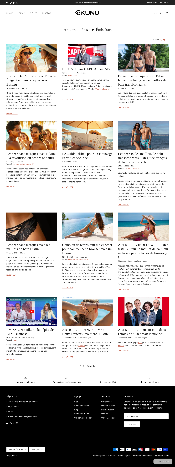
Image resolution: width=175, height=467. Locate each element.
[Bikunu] (87, 13)
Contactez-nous (81, 413)
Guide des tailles (81, 405)
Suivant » (91, 366)
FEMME (9, 13)
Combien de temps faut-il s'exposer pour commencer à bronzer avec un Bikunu (87, 249)
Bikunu (14, 456)
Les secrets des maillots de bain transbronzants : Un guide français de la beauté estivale (142, 158)
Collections (106, 401)
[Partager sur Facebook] (164, 40)
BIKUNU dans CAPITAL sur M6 (86, 69)
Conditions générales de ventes (103, 456)
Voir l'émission (102, 89)
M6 (75, 75)
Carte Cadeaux (108, 418)
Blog (76, 401)
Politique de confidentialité (142, 456)
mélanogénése (25, 164)
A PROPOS (46, 13)
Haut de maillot (108, 405)
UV (33, 164)
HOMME (21, 13)
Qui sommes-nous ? (83, 418)
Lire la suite (12, 114)
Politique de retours (162, 456)
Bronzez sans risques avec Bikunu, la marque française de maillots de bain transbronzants (142, 80)
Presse (134, 168)
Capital (70, 75)
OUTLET (33, 13)
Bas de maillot (107, 410)
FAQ (76, 410)
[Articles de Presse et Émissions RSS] (168, 40)
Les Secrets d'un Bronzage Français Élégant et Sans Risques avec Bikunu (31, 80)
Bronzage (16, 164)
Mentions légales (124, 456)
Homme (104, 413)
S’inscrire (132, 424)
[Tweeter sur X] (161, 40)
